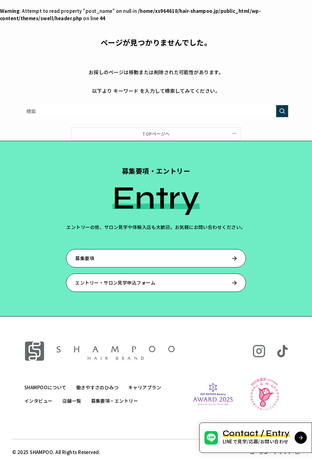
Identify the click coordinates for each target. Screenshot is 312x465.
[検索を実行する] (282, 111)
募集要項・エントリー (114, 401)
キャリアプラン (144, 387)
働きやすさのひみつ (97, 387)
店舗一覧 (71, 401)
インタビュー (38, 401)
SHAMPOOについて (45, 387)
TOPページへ (155, 133)
